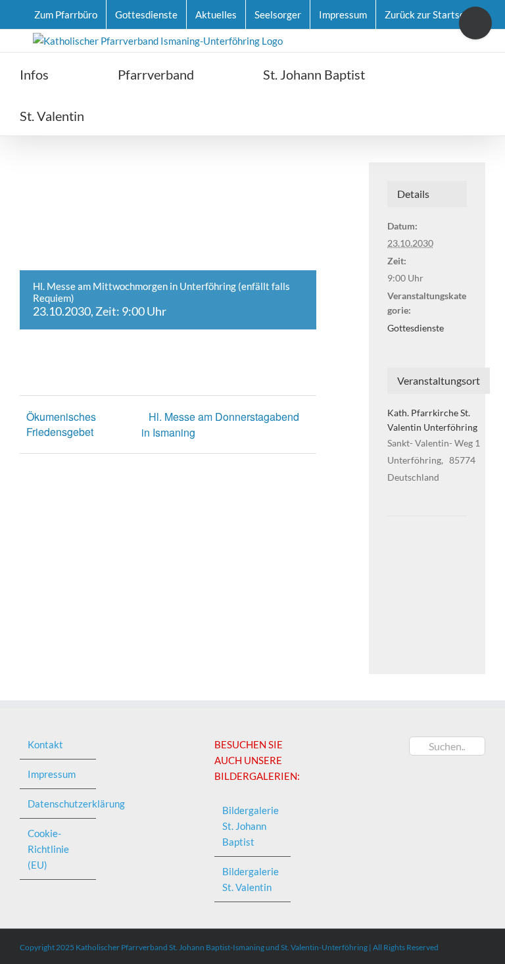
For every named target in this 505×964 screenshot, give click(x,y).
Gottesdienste (415, 327)
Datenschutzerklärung (58, 803)
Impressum (52, 774)
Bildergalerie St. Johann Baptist (250, 826)
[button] (158, 114)
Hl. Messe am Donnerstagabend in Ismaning (220, 424)
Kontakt (45, 744)
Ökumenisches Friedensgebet (61, 424)
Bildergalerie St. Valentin (250, 879)
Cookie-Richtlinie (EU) (48, 849)
